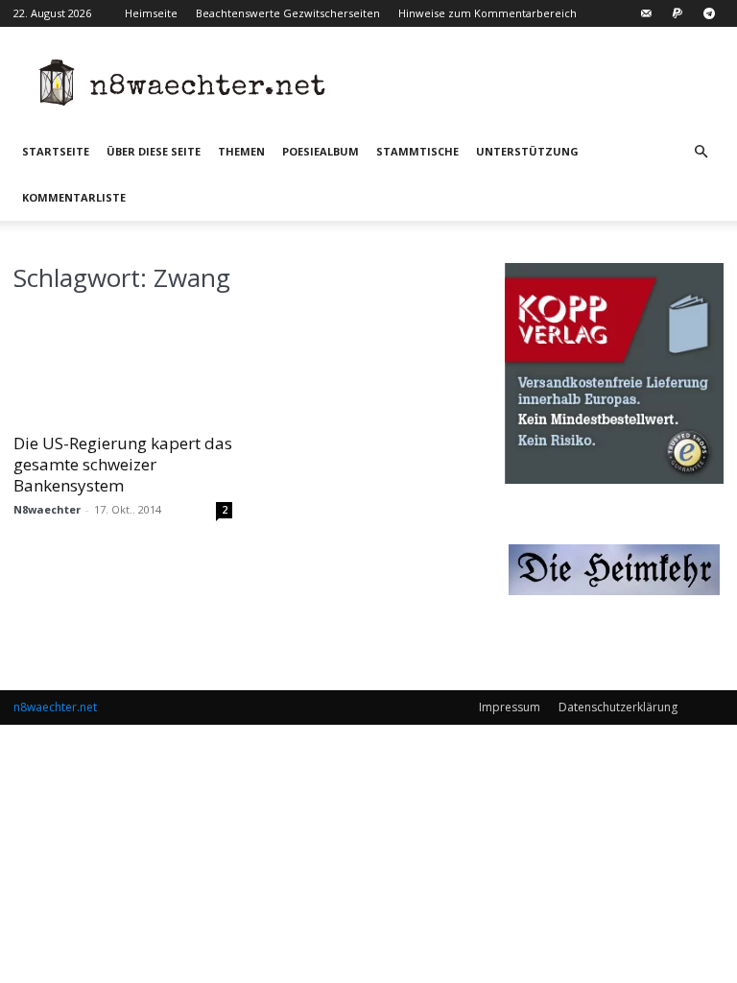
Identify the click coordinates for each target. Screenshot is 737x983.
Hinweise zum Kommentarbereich (487, 13)
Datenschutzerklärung (618, 707)
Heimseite (151, 13)
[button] (701, 152)
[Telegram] (709, 13)
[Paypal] (677, 13)
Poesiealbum (320, 151)
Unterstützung (527, 151)
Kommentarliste (74, 197)
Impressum (509, 707)
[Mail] (645, 13)
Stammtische (417, 151)
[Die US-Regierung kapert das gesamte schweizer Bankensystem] (122, 366)
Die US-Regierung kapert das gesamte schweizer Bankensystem (122, 464)
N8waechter (47, 509)
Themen (241, 151)
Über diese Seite (154, 151)
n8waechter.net (55, 707)
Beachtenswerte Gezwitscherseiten (288, 13)
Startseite (55, 151)
